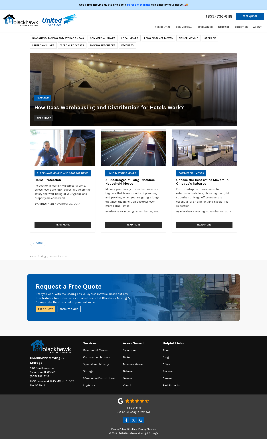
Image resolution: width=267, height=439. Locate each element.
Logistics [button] (241, 27)
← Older (38, 242)
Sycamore (129, 350)
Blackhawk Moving (121, 211)
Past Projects (171, 385)
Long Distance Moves (158, 38)
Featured (127, 45)
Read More (44, 118)
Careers (168, 378)
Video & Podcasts (72, 45)
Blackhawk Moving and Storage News (58, 38)
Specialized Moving (96, 364)
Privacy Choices (147, 429)
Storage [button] (224, 27)
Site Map (132, 429)
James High (46, 203)
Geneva (127, 378)
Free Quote (250, 16)
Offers (166, 364)
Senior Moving (188, 38)
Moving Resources (102, 45)
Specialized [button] (205, 27)
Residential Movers (95, 350)
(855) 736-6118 (69, 309)
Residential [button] (162, 27)
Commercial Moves (102, 38)
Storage (210, 38)
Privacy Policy (118, 429)
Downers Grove (133, 364)
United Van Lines (43, 45)
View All (128, 385)
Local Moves (129, 38)
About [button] (257, 27)
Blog (166, 357)
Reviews (168, 371)
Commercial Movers (96, 357)
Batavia (128, 371)
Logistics (89, 385)
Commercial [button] (184, 27)
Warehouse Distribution (99, 378)
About (167, 350)
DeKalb (127, 357)
